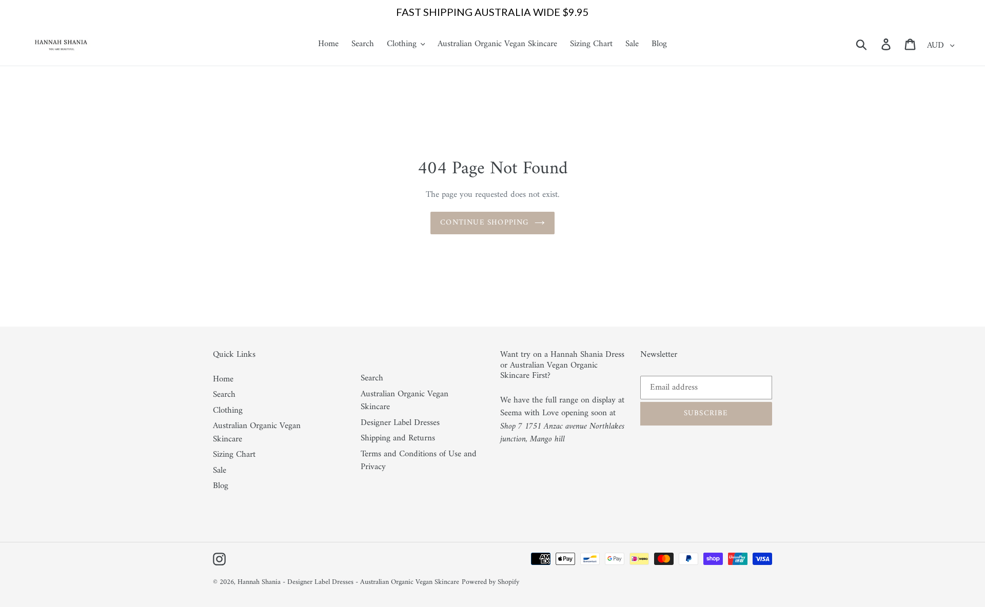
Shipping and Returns (398, 438)
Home (223, 379)
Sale (219, 470)
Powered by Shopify (490, 582)
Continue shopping (484, 223)
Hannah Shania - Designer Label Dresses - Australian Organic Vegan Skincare (348, 582)
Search (224, 394)
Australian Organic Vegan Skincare (257, 432)
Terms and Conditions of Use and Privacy (419, 461)
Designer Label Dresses (400, 423)
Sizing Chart (234, 454)
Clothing (228, 410)
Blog (220, 486)
